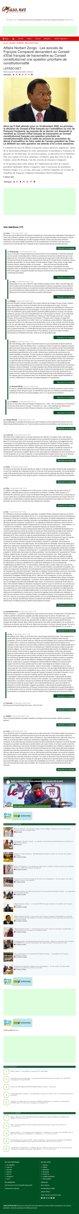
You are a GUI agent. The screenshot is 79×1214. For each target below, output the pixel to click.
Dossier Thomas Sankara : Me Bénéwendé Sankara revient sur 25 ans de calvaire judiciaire (42, 854)
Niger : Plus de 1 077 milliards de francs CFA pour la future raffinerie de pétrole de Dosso (40, 1117)
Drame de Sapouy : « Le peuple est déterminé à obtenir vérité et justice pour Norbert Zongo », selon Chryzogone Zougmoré (44, 867)
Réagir (18, 832)
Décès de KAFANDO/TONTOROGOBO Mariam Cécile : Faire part (33, 1087)
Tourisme (9, 1172)
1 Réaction (20, 882)
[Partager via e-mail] (13, 75)
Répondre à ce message (66, 248)
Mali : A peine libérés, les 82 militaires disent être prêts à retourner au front (37, 1124)
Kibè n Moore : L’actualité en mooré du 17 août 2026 (29, 1071)
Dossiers (38, 39)
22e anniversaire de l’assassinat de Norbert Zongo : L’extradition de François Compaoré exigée (41, 954)
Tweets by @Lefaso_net (10, 1030)
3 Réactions (20, 944)
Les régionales (10, 1165)
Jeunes (8, 1179)
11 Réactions (21, 869)
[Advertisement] (39, 30)
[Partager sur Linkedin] (22, 75)
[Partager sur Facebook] (16, 75)
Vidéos (29, 39)
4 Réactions (20, 932)
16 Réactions (21, 921)
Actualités (12, 43)
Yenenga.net (9, 1176)
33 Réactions (21, 907)
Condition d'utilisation (49, 1176)
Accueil (5, 43)
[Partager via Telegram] (29, 75)
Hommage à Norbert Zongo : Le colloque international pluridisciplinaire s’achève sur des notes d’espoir (43, 842)
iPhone (48, 1192)
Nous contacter (45, 1185)
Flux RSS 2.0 (46, 1174)
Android (43, 1192)
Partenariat (46, 1169)
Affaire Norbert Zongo (31, 43)
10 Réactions (21, 957)
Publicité (45, 1167)
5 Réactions (20, 894)
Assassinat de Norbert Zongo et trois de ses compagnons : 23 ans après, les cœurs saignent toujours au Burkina (43, 879)
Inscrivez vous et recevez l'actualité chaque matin (18, 1185)
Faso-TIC (8, 1174)
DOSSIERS (20, 43)
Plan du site (46, 1172)
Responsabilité (47, 1179)
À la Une (20, 39)
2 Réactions (20, 857)
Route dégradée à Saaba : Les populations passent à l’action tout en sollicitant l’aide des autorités (42, 1094)
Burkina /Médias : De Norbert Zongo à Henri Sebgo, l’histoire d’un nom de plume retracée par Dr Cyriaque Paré (42, 829)
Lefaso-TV (9, 1167)
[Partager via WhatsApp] (25, 75)
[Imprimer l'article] (32, 75)
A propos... (45, 1165)
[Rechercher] (13, 39)
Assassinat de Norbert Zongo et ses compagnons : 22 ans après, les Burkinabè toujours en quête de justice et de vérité (42, 967)
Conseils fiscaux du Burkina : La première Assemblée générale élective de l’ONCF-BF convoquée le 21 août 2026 (41, 1079)
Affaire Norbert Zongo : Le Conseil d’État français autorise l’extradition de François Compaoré (43, 904)
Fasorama (9, 1169)
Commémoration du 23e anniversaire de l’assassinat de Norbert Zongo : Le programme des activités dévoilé (44, 892)
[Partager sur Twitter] (19, 75)
